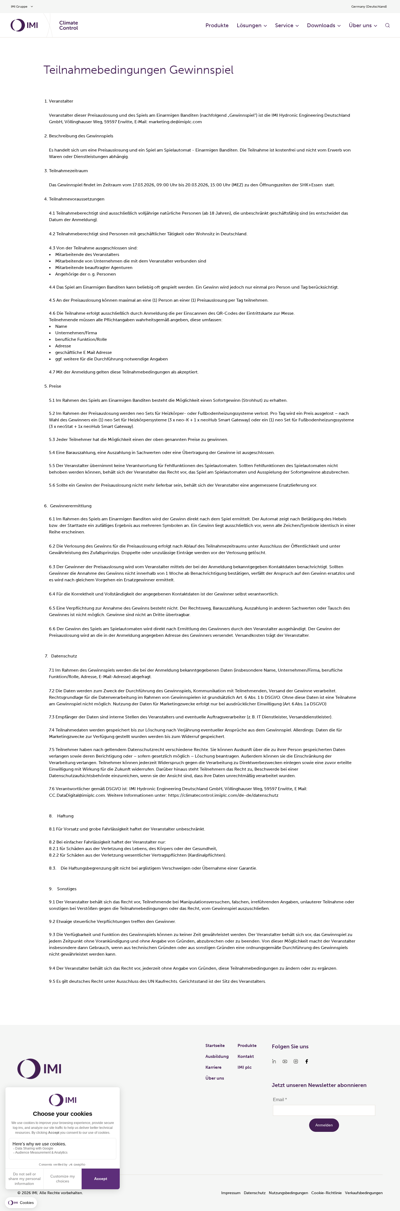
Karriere (213, 1067)
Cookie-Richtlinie (326, 1193)
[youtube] (285, 1061)
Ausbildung (217, 1056)
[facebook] (306, 1061)
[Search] (387, 25)
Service (284, 25)
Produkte (217, 25)
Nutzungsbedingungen (288, 1193)
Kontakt (246, 1056)
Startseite (215, 1045)
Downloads (321, 25)
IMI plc (245, 1067)
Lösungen (249, 25)
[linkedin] (274, 1061)
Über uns (360, 25)
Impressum (231, 1193)
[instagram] (296, 1061)
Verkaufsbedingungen (364, 1193)
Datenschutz (255, 1193)
